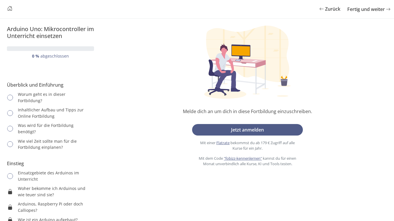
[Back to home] (9, 9)
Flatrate (223, 142)
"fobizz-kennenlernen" (243, 158)
